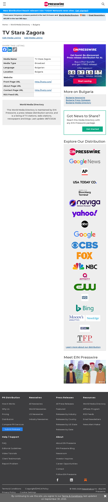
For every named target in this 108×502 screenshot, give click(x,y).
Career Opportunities (66, 464)
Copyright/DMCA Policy (36, 489)
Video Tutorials (9, 453)
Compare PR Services (13, 424)
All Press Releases (65, 404)
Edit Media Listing (11, 38)
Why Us (5, 409)
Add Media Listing (33, 38)
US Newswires (36, 414)
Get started (81, 10)
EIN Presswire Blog (65, 448)
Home (5, 25)
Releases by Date (64, 429)
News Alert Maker (92, 424)
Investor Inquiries (64, 458)
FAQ (4, 443)
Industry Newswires (38, 419)
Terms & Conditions (11, 489)
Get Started (92, 129)
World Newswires (37, 409)
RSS (84, 15)
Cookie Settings (28, 492)
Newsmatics (88, 489)
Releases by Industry (66, 414)
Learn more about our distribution (83, 347)
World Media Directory (69, 15)
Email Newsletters (97, 15)
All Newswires (35, 404)
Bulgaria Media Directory (78, 102)
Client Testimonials (11, 458)
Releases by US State (66, 424)
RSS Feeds (88, 414)
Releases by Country (66, 419)
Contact (60, 469)
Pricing (5, 414)
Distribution (8, 419)
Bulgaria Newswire (75, 97)
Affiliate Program (91, 409)
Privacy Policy (9, 492)
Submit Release (12, 429)
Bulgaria (36, 25)
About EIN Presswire (66, 443)
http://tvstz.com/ (43, 82)
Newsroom (61, 453)
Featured (60, 409)
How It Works (8, 404)
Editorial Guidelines (11, 448)
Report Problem (10, 464)
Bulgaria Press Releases (78, 100)
